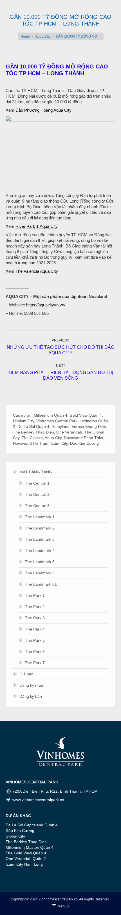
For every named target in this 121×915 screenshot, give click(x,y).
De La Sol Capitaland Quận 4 (32, 825)
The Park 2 (35, 606)
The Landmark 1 (40, 517)
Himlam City (23, 421)
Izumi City (59, 443)
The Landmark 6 (40, 573)
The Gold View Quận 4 (26, 853)
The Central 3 (37, 505)
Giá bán (26, 674)
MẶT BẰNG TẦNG (35, 472)
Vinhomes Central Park (56, 421)
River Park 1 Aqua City (36, 226)
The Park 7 (35, 663)
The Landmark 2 (40, 528)
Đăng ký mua (31, 685)
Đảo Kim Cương (84, 443)
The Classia (32, 437)
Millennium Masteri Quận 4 (29, 847)
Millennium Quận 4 (50, 415)
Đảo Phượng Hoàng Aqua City (43, 110)
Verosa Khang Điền (89, 426)
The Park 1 (35, 595)
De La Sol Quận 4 (33, 426)
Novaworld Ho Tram (30, 443)
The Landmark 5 (40, 561)
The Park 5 (35, 640)
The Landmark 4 (40, 550)
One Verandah (69, 432)
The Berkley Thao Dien (33, 432)
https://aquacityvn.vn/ (45, 304)
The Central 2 (37, 494)
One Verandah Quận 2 (26, 858)
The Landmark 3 (40, 539)
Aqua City (42, 36)
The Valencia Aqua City (36, 271)
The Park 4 (35, 629)
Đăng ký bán (30, 696)
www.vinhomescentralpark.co (38, 799)
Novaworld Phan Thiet (83, 437)
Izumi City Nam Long (24, 864)
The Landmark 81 (41, 584)
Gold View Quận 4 (86, 415)
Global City (15, 836)
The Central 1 (37, 483)
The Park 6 (35, 651)
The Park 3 (35, 618)
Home (25, 36)
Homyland (60, 426)
